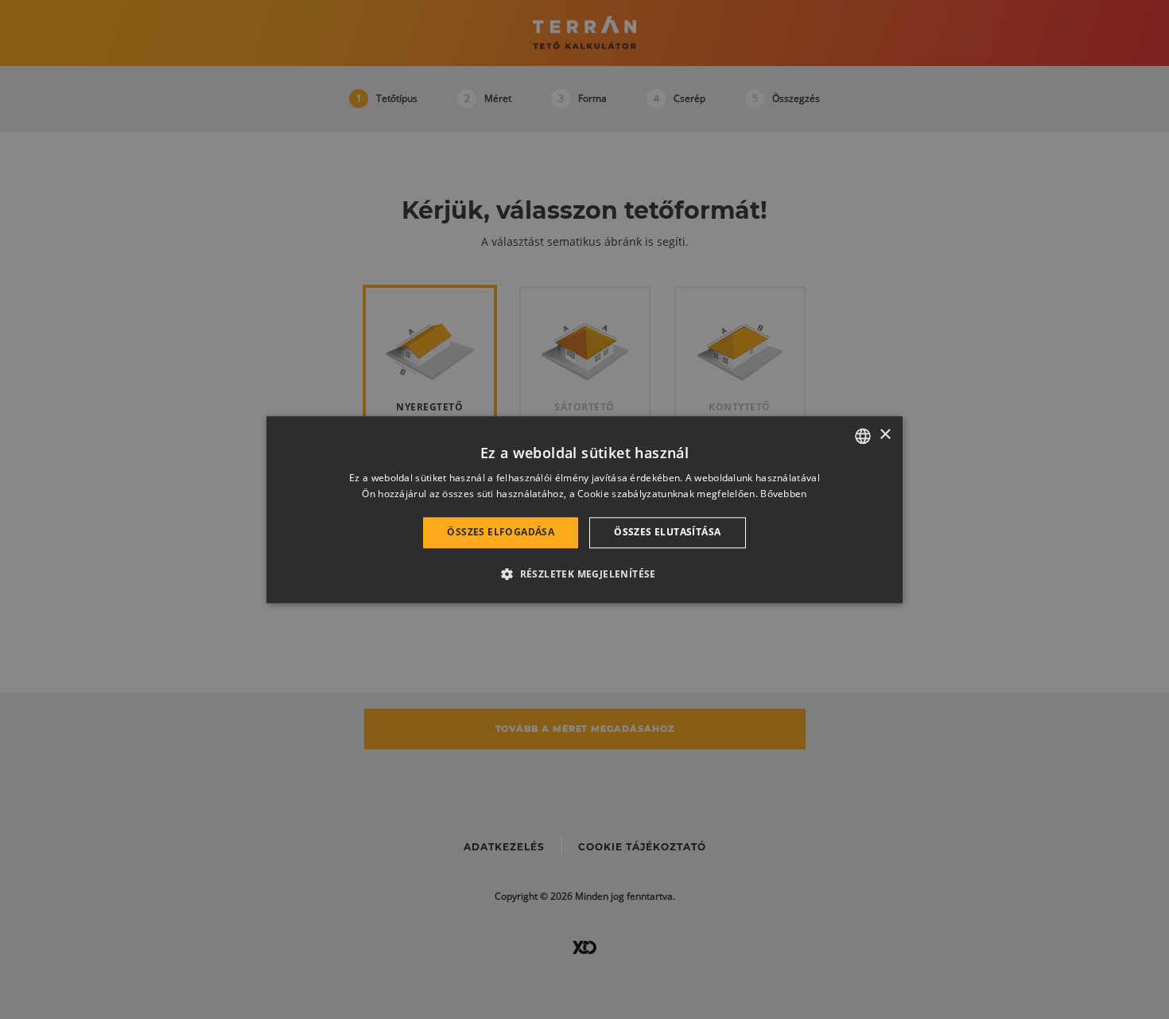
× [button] (885, 435)
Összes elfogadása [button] (500, 532)
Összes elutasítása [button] (667, 532)
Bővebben (783, 493)
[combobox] (863, 436)
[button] (584, 573)
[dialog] (584, 509)
